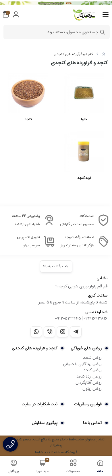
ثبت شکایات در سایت (39, 404)
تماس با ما (92, 423)
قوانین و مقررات (88, 404)
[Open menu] (105, 14)
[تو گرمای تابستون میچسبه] (56, 3)
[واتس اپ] (36, 331)
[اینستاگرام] (62, 331)
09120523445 (68, 318)
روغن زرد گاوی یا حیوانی (82, 364)
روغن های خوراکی (86, 348)
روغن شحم (92, 357)
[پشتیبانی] (49, 331)
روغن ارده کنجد (89, 376)
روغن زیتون (92, 388)
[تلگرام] (76, 331)
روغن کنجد (92, 370)
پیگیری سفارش (44, 423)
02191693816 (95, 318)
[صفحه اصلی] (103, 54)
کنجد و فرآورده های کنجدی (73, 54)
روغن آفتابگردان (89, 382)
